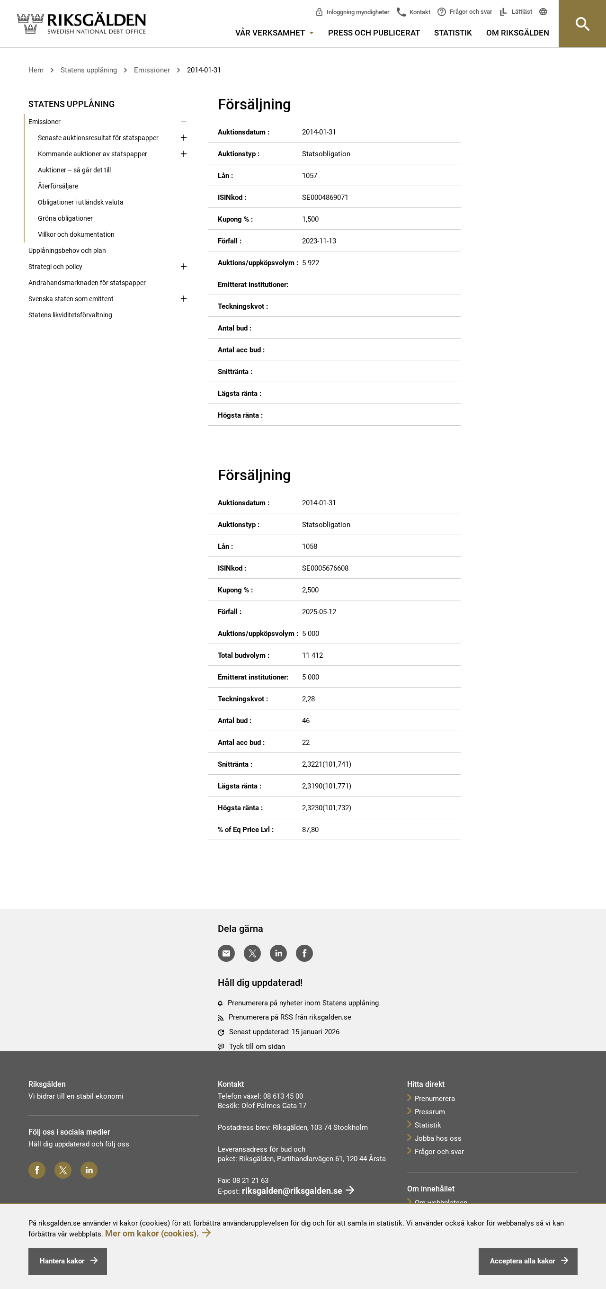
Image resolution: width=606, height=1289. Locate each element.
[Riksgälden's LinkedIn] (89, 1170)
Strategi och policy (55, 266)
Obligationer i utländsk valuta (81, 202)
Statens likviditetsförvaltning (70, 315)
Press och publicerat (374, 32)
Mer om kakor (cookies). (152, 1233)
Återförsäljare (58, 186)
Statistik (453, 32)
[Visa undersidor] (184, 103)
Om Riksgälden (517, 32)
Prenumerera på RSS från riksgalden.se (290, 1017)
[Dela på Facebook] (304, 953)
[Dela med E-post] (226, 953)
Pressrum (430, 1112)
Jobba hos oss (438, 1138)
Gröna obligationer (65, 218)
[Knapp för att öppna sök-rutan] (582, 23)
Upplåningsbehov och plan (67, 250)
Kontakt (419, 12)
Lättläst (521, 11)
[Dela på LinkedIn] (278, 953)
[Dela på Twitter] (252, 953)
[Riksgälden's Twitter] (62, 1170)
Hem (36, 70)
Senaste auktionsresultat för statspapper (98, 138)
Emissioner (152, 70)
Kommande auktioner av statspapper (92, 154)
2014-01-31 (204, 70)
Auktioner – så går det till (74, 170)
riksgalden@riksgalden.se (292, 1191)
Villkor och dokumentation (76, 234)
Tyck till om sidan (257, 1046)
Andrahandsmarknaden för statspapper (87, 282)
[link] (81, 23)
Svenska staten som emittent (71, 299)
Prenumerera (435, 1098)
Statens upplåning (89, 70)
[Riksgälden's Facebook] (36, 1170)
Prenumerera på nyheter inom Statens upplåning (303, 1003)
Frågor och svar (470, 11)
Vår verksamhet (271, 32)
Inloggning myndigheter (357, 12)
